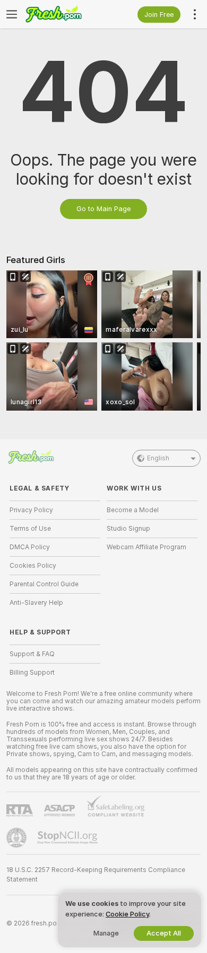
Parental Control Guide (44, 584)
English (158, 458)
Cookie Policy (127, 914)
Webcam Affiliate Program (146, 547)
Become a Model (133, 510)
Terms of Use (30, 528)
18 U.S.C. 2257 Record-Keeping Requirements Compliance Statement (95, 874)
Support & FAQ (32, 654)
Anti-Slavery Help (36, 602)
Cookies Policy (33, 565)
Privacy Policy (31, 510)
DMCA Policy (30, 547)
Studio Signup (128, 528)
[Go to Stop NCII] (68, 837)
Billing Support (32, 672)
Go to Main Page (103, 209)
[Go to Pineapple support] (17, 838)
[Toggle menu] (11, 14)
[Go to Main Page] (63, 14)
